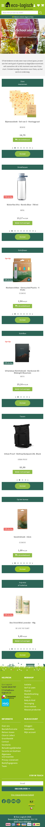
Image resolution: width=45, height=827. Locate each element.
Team (4, 766)
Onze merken (30, 706)
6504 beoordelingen (22, 821)
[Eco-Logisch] (19, 4)
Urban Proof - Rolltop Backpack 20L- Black (22, 454)
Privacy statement (10, 760)
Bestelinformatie (9, 729)
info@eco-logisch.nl (8, 691)
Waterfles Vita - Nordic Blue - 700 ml (22, 204)
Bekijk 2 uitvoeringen (22, 472)
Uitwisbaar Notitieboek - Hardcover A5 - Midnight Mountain (22, 372)
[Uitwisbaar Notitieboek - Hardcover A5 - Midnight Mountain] (22, 353)
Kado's (27, 697)
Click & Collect (8, 735)
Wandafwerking (31, 694)
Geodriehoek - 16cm (22, 537)
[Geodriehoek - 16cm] (22, 519)
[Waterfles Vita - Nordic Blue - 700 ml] (22, 187)
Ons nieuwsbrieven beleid (22, 795)
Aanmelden (29, 729)
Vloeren (27, 691)
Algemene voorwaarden (8, 755)
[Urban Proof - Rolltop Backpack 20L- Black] (22, 436)
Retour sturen (8, 732)
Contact (5, 741)
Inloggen (28, 726)
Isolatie (27, 684)
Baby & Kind (29, 700)
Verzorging (29, 703)
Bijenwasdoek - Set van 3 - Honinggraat (22, 121)
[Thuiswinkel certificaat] (9, 696)
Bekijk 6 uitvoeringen (22, 641)
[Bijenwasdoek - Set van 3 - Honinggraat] (22, 104)
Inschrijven (21, 788)
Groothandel (7, 738)
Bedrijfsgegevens (10, 763)
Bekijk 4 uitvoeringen (22, 223)
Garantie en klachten (11, 751)
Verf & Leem (29, 687)
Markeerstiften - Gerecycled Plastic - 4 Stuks (22, 288)
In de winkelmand (23, 140)
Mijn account (30, 732)
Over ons (6, 726)
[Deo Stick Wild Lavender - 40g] (22, 605)
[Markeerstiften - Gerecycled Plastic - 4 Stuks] (22, 270)
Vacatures (6, 745)
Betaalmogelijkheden (11, 748)
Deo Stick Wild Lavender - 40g (22, 622)
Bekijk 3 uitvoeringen (22, 389)
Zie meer (23, 154)
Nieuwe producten (32, 709)
